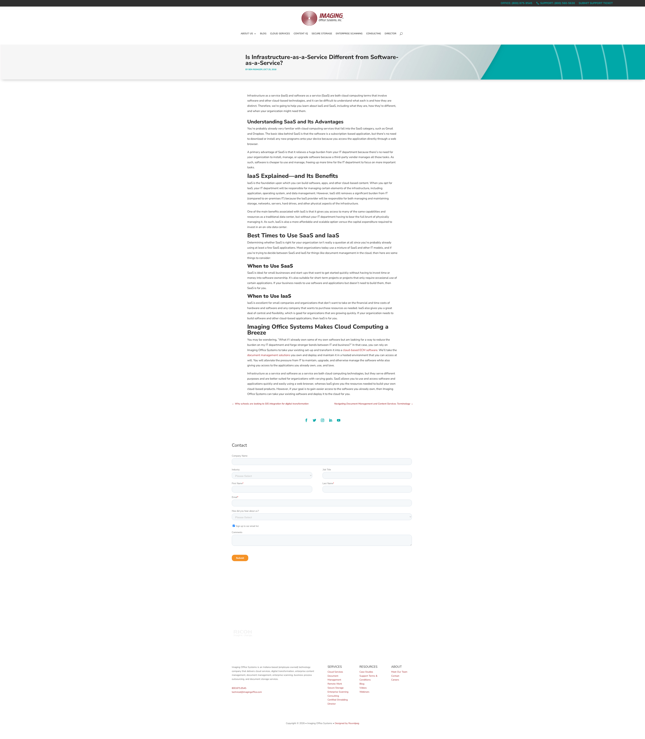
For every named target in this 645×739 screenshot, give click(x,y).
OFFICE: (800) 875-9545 (516, 3)
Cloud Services (280, 33)
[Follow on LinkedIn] (330, 420)
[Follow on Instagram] (322, 420)
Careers (395, 679)
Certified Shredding (338, 699)
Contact (395, 675)
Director (390, 33)
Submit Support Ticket (596, 3)
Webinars (364, 691)
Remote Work (335, 683)
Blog (263, 33)
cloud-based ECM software (360, 350)
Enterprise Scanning (349, 33)
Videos (363, 687)
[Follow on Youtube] (338, 420)
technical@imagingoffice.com (247, 692)
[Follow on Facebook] (306, 420)
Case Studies (366, 671)
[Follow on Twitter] (314, 420)
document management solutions (268, 355)
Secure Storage (322, 33)
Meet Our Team (399, 671)
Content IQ (301, 33)
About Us (247, 33)
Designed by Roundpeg (347, 723)
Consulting (373, 33)
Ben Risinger (255, 69)
